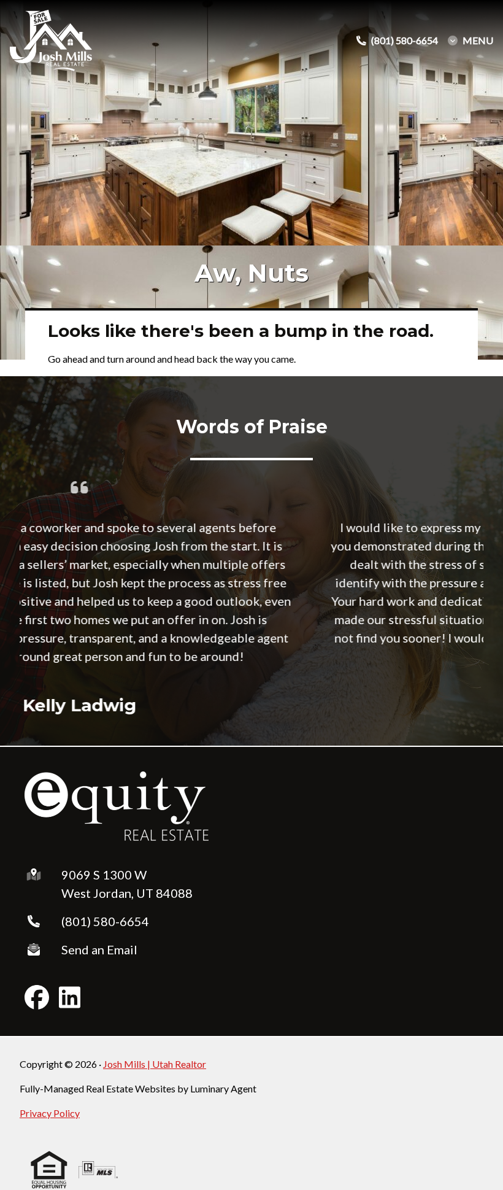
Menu (478, 40)
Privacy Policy (50, 1113)
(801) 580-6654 (105, 921)
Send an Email (99, 949)
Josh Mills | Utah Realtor (154, 1064)
